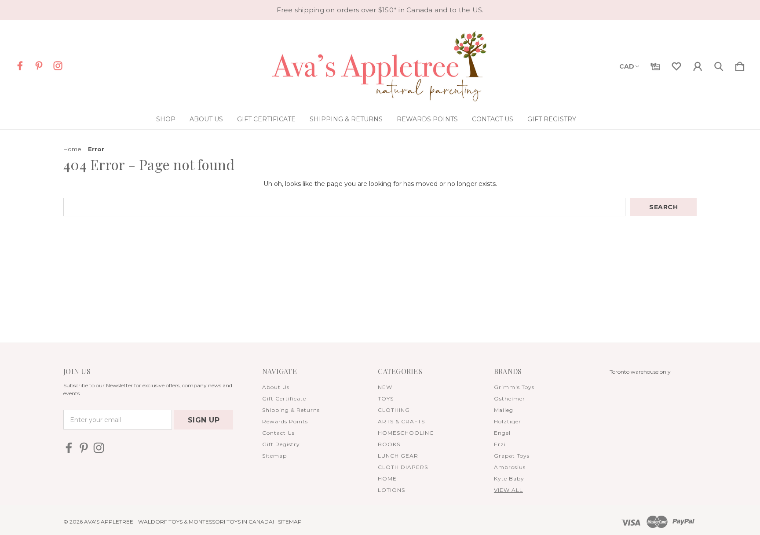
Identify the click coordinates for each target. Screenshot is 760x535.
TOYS (386, 398)
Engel (502, 432)
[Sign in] (697, 65)
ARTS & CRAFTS (401, 421)
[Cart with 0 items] (739, 65)
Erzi (500, 444)
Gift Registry (551, 119)
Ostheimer (509, 398)
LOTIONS (391, 490)
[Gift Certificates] (655, 65)
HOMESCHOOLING (406, 432)
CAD (626, 66)
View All (508, 490)
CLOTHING (394, 410)
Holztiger (507, 421)
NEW (385, 387)
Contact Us (492, 119)
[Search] (718, 65)
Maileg (503, 410)
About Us (206, 119)
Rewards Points (427, 119)
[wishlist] (676, 65)
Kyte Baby (509, 478)
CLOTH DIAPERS (403, 467)
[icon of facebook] (20, 65)
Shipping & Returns (346, 119)
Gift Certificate (266, 119)
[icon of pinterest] (39, 65)
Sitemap (274, 455)
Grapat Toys (512, 455)
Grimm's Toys (514, 387)
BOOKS (389, 444)
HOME (387, 478)
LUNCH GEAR (398, 455)
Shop (165, 119)
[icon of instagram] (57, 65)
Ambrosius (510, 467)
